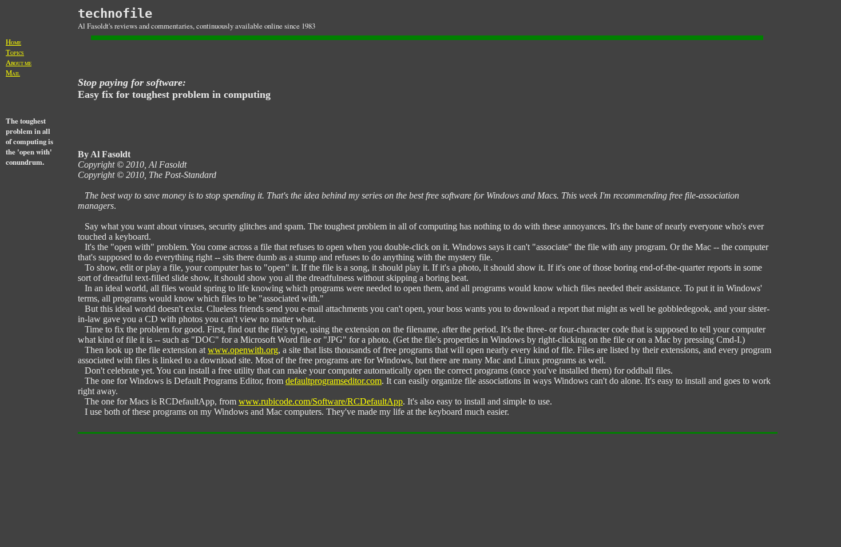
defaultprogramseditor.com (333, 381)
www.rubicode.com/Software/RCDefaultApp (321, 401)
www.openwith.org (243, 350)
